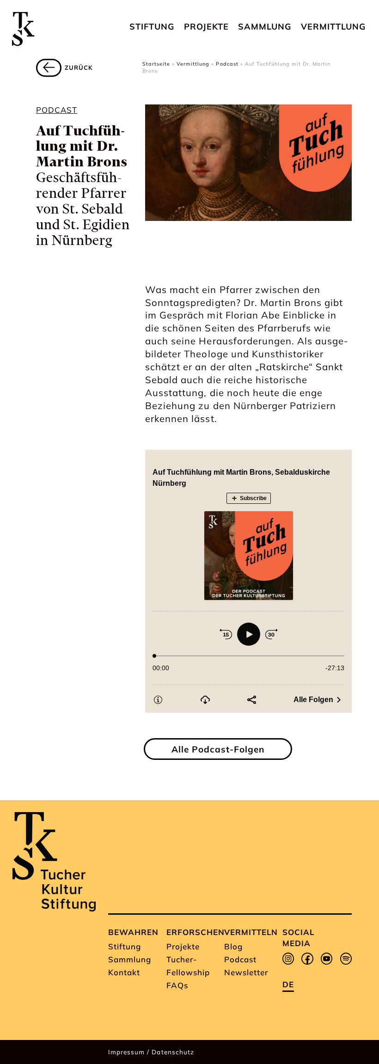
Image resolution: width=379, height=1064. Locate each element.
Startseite (156, 64)
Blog (233, 946)
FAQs (177, 985)
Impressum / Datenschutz (151, 1052)
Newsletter (246, 972)
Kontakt (124, 972)
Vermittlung (333, 26)
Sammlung (264, 26)
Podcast (227, 64)
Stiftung (151, 26)
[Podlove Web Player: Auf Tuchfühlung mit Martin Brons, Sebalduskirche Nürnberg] (248, 581)
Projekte (206, 26)
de (288, 984)
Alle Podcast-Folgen (217, 749)
